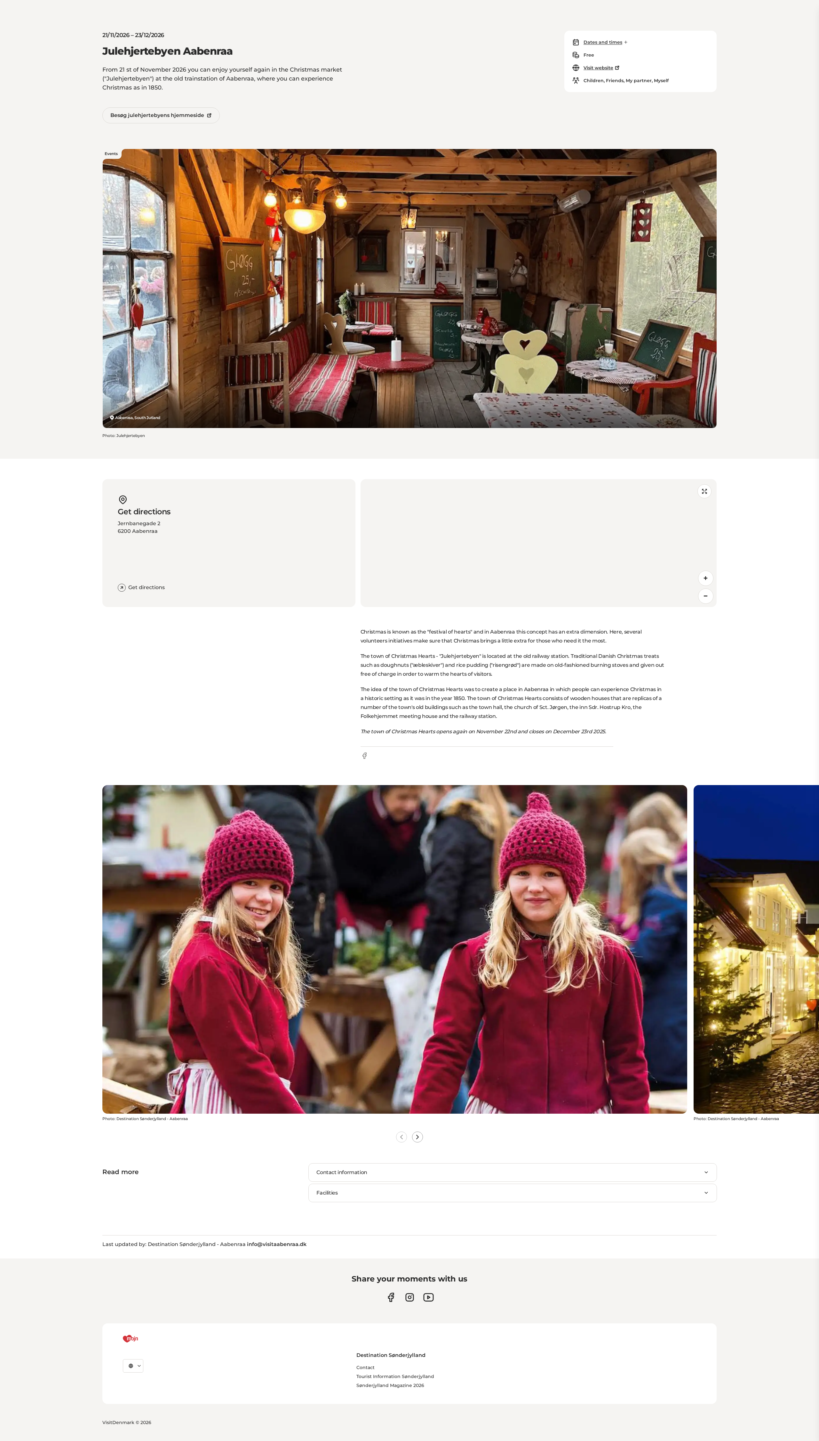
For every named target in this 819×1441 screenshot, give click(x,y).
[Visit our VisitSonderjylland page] (390, 1297)
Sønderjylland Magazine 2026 (390, 1385)
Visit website (598, 68)
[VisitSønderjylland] (142, 1339)
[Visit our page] (409, 1297)
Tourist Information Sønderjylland (395, 1376)
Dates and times (603, 42)
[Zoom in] (705, 578)
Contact (365, 1367)
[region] (539, 543)
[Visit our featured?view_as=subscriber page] (428, 1297)
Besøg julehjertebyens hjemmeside (157, 115)
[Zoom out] (705, 596)
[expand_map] (704, 491)
